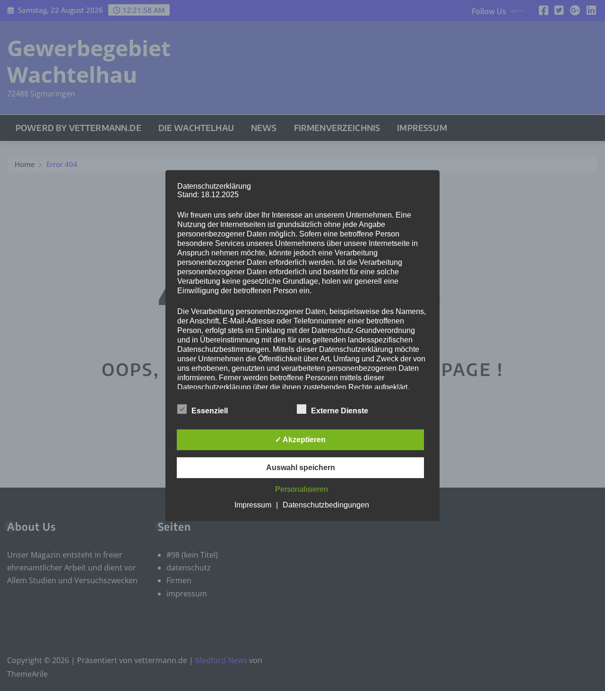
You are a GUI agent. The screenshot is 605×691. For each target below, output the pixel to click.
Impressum (252, 505)
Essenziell (209, 411)
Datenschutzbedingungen (326, 505)
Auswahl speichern (300, 468)
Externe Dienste (339, 411)
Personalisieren (301, 489)
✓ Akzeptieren (300, 440)
